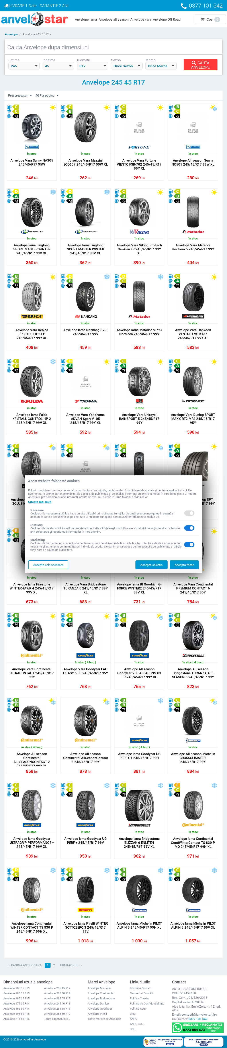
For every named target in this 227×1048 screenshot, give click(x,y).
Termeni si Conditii (141, 993)
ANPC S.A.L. (137, 1024)
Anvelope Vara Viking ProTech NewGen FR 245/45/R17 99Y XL (139, 249)
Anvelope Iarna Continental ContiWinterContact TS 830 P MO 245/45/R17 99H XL (193, 843)
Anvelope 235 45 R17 (57, 988)
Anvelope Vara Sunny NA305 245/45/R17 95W (31, 162)
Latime (13, 60)
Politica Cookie (139, 998)
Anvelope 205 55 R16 (16, 988)
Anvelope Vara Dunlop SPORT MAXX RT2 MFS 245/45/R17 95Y (193, 419)
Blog (132, 1013)
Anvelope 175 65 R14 (16, 1003)
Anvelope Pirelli (97, 1013)
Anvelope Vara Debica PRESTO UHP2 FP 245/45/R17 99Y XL (32, 334)
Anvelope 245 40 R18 (57, 1003)
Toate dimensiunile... (57, 1018)
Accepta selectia (151, 565)
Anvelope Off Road (166, 20)
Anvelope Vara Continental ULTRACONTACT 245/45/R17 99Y (32, 673)
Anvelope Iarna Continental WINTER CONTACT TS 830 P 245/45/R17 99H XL (31, 927)
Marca (150, 60)
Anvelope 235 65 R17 (57, 998)
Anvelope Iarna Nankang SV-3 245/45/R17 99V (85, 332)
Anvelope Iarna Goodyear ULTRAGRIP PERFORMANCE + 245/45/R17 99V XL (32, 843)
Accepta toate (184, 565)
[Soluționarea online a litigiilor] (204, 1041)
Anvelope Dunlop (98, 1003)
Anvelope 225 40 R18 (57, 993)
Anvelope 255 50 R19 (57, 1013)
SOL (132, 1029)
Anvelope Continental (101, 993)
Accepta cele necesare (48, 565)
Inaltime (49, 60)
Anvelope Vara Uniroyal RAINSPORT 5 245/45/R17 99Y (139, 419)
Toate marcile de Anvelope (104, 1018)
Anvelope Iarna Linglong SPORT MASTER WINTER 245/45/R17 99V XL (31, 249)
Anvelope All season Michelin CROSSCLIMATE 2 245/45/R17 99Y (193, 758)
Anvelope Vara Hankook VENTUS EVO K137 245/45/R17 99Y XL (193, 334)
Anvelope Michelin (99, 988)
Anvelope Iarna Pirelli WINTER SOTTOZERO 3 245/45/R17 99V (85, 927)
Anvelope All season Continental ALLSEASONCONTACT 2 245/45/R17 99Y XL (32, 760)
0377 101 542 (197, 1019)
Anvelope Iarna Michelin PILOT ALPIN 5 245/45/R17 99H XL (139, 925)
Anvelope (11, 34)
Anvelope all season (114, 20)
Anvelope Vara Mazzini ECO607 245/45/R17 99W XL (85, 162)
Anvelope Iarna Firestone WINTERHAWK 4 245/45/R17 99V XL (32, 588)
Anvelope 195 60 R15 (16, 1013)
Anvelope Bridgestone (101, 998)
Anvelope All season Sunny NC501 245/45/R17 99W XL (193, 162)
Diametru (84, 60)
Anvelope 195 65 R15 (16, 993)
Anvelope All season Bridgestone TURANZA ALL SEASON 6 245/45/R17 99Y (193, 673)
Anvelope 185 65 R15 (16, 998)
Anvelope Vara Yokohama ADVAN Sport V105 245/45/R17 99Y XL (85, 419)
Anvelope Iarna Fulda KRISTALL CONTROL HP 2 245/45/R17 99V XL (31, 419)
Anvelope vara (140, 20)
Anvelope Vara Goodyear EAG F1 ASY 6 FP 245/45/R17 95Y (85, 671)
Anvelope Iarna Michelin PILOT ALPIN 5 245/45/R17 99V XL (193, 925)
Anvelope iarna (86, 20)
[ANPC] (163, 1041)
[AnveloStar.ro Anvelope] (34, 19)
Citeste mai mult (39, 502)
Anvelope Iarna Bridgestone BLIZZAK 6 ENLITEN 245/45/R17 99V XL (139, 843)
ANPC (133, 1018)
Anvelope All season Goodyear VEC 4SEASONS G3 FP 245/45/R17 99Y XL (139, 673)
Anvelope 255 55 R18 (57, 1008)
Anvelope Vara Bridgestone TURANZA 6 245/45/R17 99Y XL (85, 588)
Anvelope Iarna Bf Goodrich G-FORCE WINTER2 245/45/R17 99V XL (139, 588)
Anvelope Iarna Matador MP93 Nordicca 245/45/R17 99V (139, 332)
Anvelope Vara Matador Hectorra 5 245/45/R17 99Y (193, 247)
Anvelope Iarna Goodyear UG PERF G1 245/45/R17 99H (139, 756)
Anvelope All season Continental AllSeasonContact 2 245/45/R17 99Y (85, 758)
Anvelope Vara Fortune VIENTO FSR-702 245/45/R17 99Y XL (139, 164)
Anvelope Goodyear (100, 1008)
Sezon (116, 60)
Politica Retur (138, 1008)
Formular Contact (140, 988)
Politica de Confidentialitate (147, 1003)
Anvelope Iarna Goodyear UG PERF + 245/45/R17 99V (85, 841)
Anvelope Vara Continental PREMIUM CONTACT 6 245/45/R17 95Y (193, 588)
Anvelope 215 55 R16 (16, 1018)
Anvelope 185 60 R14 (16, 1008)
